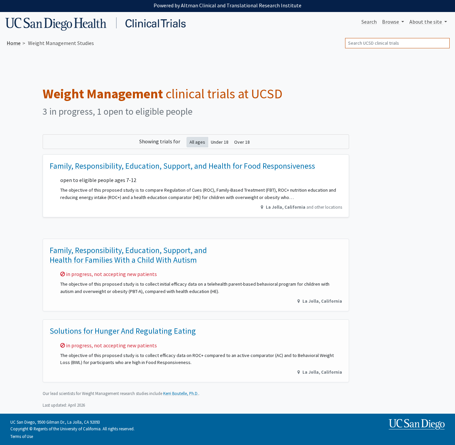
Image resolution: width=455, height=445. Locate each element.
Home (14, 43)
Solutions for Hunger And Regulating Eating (123, 331)
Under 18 (219, 142)
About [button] (425, 21)
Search (369, 21)
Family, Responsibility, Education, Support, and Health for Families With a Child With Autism (128, 255)
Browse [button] (391, 21)
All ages (197, 142)
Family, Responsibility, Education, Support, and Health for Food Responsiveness (182, 166)
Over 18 (242, 142)
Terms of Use (21, 436)
